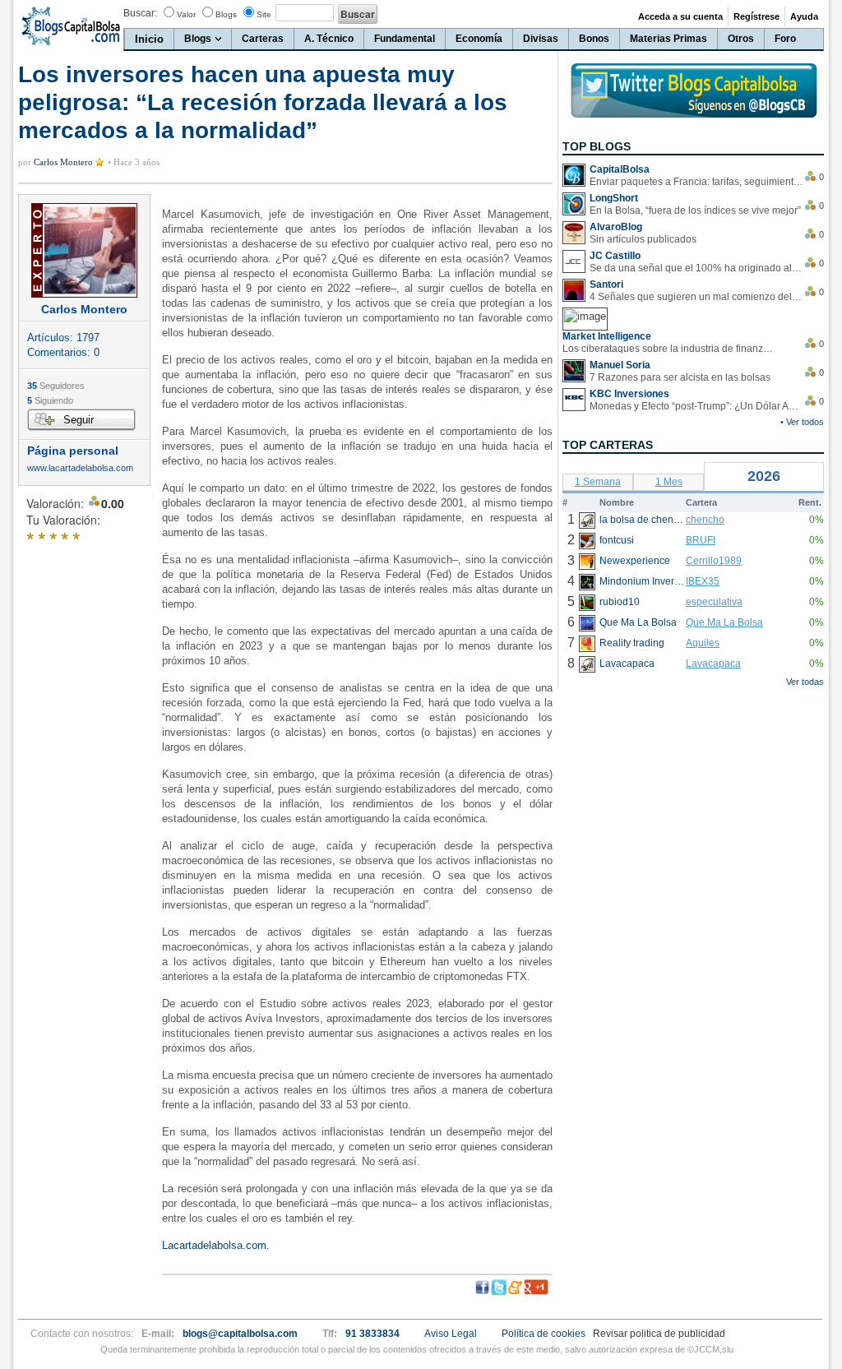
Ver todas (805, 682)
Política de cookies (543, 1333)
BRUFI (700, 540)
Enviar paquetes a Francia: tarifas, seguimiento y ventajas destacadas (696, 181)
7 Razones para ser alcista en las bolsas (680, 377)
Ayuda (804, 16)
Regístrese (756, 16)
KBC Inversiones (629, 394)
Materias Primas (668, 38)
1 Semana (598, 482)
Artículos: (63, 337)
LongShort (614, 198)
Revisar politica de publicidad (659, 1333)
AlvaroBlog (616, 227)
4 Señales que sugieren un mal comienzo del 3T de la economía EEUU (696, 297)
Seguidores (56, 386)
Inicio (149, 39)
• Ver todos (802, 422)
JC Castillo (615, 255)
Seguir (78, 420)
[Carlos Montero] (84, 250)
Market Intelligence (606, 336)
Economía (479, 38)
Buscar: (140, 13)
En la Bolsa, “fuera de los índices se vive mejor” (695, 210)
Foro (785, 38)
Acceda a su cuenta (680, 16)
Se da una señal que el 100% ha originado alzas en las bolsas (696, 268)
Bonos (594, 38)
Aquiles (702, 643)
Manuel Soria (620, 365)
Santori (606, 284)
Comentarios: (63, 352)
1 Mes (668, 482)
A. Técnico (329, 38)
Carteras (263, 38)
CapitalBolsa (620, 169)
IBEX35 (702, 581)
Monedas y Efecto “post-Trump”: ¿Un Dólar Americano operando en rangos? (696, 406)
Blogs (226, 14)
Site (264, 14)
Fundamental (404, 38)
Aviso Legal (450, 1333)
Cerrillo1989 (714, 561)
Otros (741, 38)
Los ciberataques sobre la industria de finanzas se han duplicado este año (669, 348)
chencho (705, 519)
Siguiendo (50, 400)
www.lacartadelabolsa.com (80, 468)
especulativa (714, 602)
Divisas (540, 38)
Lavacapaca (713, 663)
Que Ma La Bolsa (724, 622)
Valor (186, 14)
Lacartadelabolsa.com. (216, 1245)
